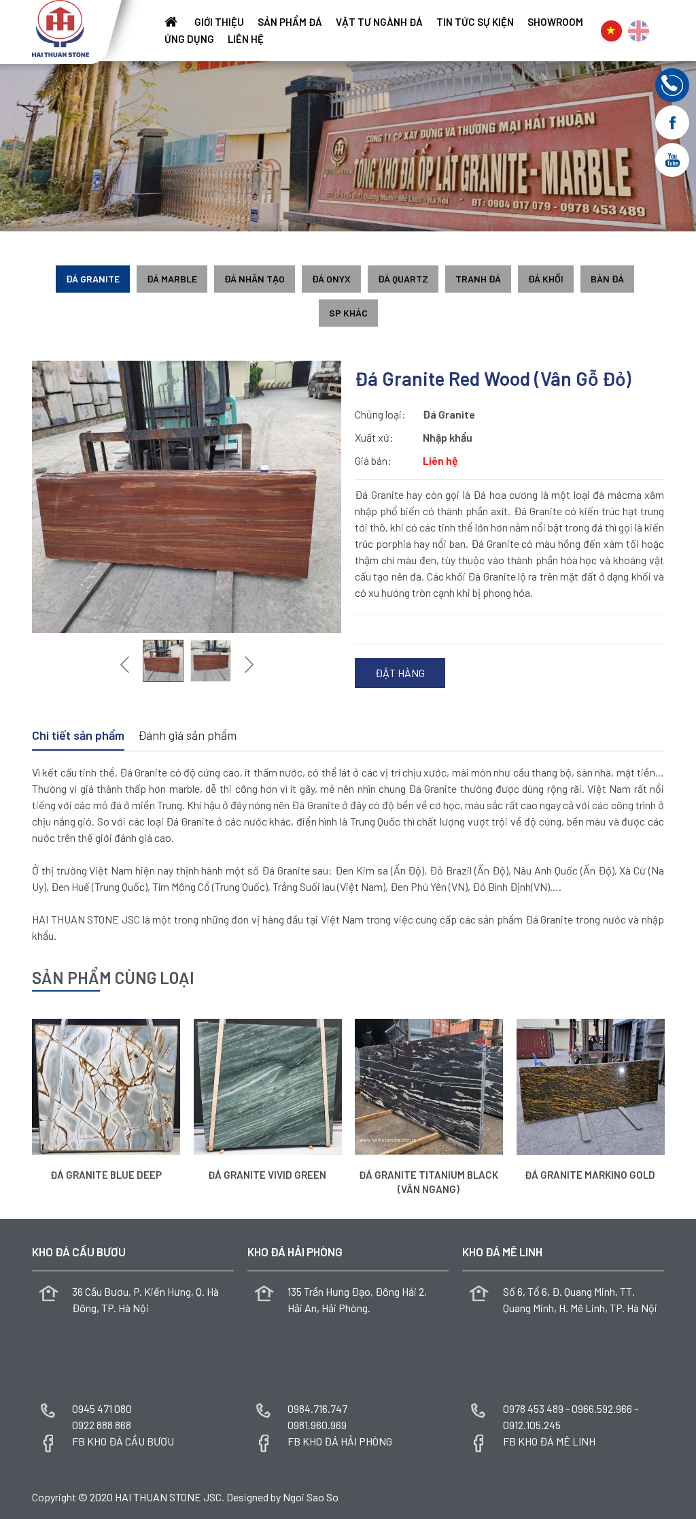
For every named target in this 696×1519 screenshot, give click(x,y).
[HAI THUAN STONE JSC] (60, 26)
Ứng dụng (189, 39)
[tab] (78, 736)
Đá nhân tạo (254, 278)
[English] (638, 31)
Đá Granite (93, 278)
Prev (126, 664)
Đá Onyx (331, 278)
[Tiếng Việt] (611, 31)
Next (247, 664)
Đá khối (545, 278)
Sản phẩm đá (290, 22)
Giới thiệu (219, 22)
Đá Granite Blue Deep (106, 1175)
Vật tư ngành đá (379, 22)
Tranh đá (478, 278)
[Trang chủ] (173, 22)
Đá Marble (172, 278)
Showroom (555, 22)
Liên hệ (246, 39)
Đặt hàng (400, 672)
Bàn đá (607, 278)
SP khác (348, 312)
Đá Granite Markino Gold (590, 1175)
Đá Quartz (403, 278)
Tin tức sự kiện (475, 22)
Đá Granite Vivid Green (267, 1175)
